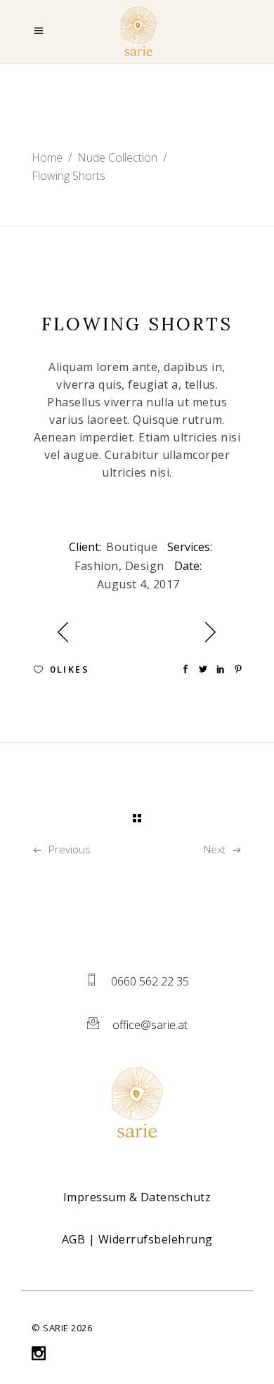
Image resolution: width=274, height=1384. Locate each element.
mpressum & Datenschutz (139, 1197)
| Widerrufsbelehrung (137, 1239)
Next (215, 849)
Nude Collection (117, 157)
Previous (69, 849)
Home (47, 157)
